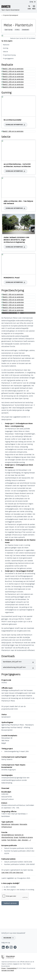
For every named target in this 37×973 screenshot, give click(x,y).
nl (32, 2)
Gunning (5, 48)
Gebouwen (15, 824)
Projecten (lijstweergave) (10, 15)
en (35, 2)
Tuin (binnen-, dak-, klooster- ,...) (19, 840)
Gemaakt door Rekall (7, 970)
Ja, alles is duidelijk (10, 887)
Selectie (5, 51)
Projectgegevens (8, 58)
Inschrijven (7, 938)
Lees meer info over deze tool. (12, 872)
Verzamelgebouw (7, 835)
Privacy (3, 968)
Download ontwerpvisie (14, 124)
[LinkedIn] (3, 947)
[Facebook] (7, 947)
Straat (16, 837)
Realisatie (6, 45)
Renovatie (23, 824)
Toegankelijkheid (12, 968)
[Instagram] (11, 947)
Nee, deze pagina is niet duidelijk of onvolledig (19, 889)
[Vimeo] (15, 947)
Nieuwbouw (5, 824)
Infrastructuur (6, 827)
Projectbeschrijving (9, 55)
